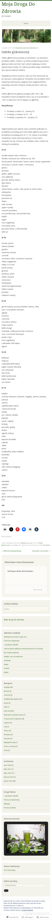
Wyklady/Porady (10, 742)
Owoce (6, 731)
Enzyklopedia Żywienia (12, 699)
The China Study (9, 870)
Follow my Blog (10, 881)
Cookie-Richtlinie (27, 910)
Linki (5, 707)
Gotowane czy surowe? (41, 551)
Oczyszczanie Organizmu (13, 719)
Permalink (46, 545)
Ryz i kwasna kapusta (11, 653)
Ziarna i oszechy (10, 746)
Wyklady (7, 804)
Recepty (7, 734)
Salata (6, 664)
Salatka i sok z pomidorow (13, 656)
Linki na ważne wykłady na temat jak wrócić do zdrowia (23, 649)
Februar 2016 (9, 777)
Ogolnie (7, 723)
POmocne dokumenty (11, 641)
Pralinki (6, 668)
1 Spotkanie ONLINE (11, 645)
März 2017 (7, 769)
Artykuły (23, 543)
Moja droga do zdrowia (14, 620)
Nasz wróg (7, 711)
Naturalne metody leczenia (13, 715)
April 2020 (7, 765)
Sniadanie (7, 660)
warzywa (7, 738)
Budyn (6, 672)
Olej (5, 727)
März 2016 (7, 773)
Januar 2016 (8, 781)
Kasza (6, 703)
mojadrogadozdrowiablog (26, 48)
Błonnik (6, 691)
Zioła (6, 750)
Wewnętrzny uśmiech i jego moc (15, 637)
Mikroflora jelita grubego (11, 551)
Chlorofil (7, 695)
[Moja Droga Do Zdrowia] (26, 42)
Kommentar (38, 590)
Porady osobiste (10, 808)
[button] (20, 846)
